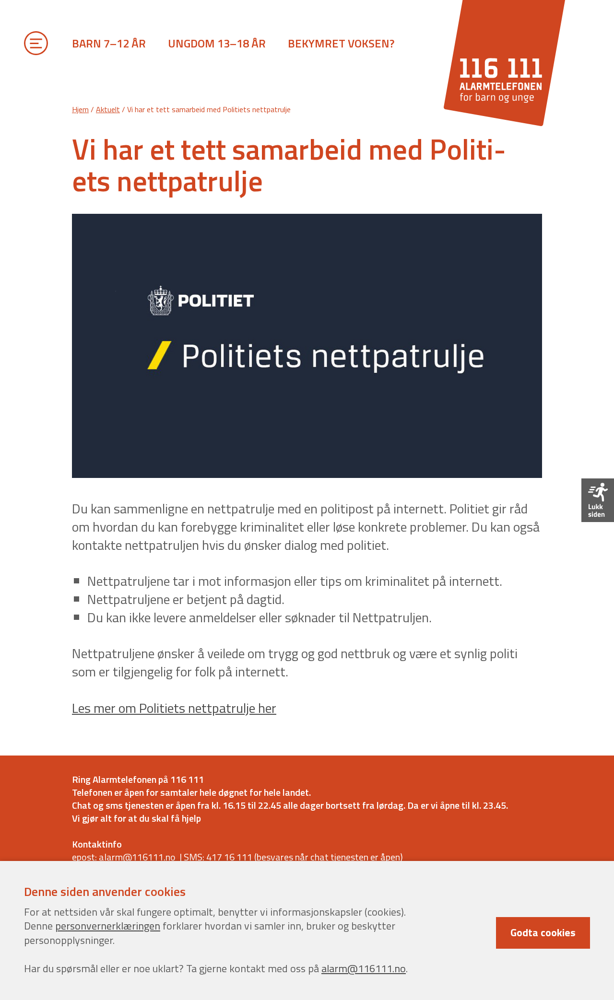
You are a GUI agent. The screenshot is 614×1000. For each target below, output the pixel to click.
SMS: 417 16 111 (218, 856)
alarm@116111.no (363, 968)
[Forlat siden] (597, 500)
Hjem (80, 109)
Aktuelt (108, 109)
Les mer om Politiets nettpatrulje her (174, 708)
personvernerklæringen (107, 926)
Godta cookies (543, 932)
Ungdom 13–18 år (217, 43)
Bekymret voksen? (341, 43)
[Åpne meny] (36, 45)
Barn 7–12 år (109, 43)
